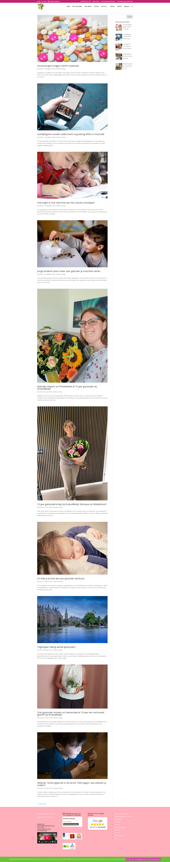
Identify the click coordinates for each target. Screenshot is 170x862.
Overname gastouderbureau (108, 1)
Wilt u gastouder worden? (121, 814)
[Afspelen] (39, 842)
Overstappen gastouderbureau (125, 1)
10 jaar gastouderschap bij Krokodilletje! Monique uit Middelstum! (72, 504)
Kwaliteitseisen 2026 (86, 1)
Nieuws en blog (60, 69)
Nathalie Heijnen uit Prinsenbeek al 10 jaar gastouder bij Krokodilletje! (67, 387)
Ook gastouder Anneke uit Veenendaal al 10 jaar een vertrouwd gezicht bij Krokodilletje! (70, 713)
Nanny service (96, 1)
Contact (119, 6)
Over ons (103, 6)
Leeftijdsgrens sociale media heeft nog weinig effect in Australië (70, 134)
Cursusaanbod (118, 819)
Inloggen (126, 6)
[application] (47, 837)
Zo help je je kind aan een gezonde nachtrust (60, 578)
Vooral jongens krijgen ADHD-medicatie (58, 65)
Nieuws (112, 6)
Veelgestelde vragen (120, 827)
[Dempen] (53, 842)
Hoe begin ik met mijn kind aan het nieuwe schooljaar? (66, 202)
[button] (97, 823)
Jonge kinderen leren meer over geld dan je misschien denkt (68, 271)
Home (68, 6)
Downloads (117, 822)
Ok (127, 859)
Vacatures (117, 830)
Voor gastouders (77, 6)
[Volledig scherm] (55, 842)
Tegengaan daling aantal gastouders (56, 646)
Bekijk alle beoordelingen (71, 824)
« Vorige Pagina (41, 804)
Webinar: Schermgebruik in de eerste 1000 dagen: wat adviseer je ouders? (71, 784)
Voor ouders (88, 6)
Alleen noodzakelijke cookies (139, 859)
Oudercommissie (119, 835)
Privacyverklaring (155, 859)
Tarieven (96, 6)
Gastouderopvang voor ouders (123, 816)
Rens (41, 69)
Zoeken (130, 17)
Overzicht (116, 833)
